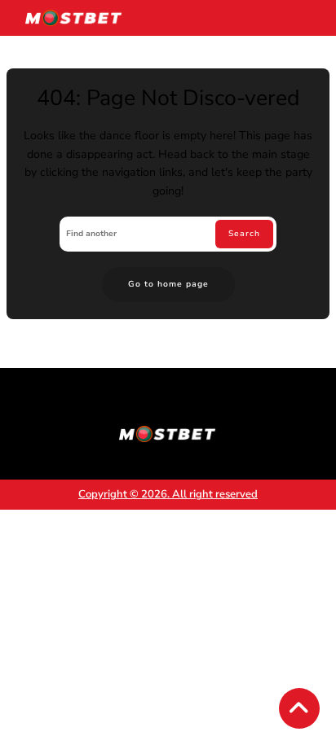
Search (244, 233)
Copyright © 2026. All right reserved (168, 494)
